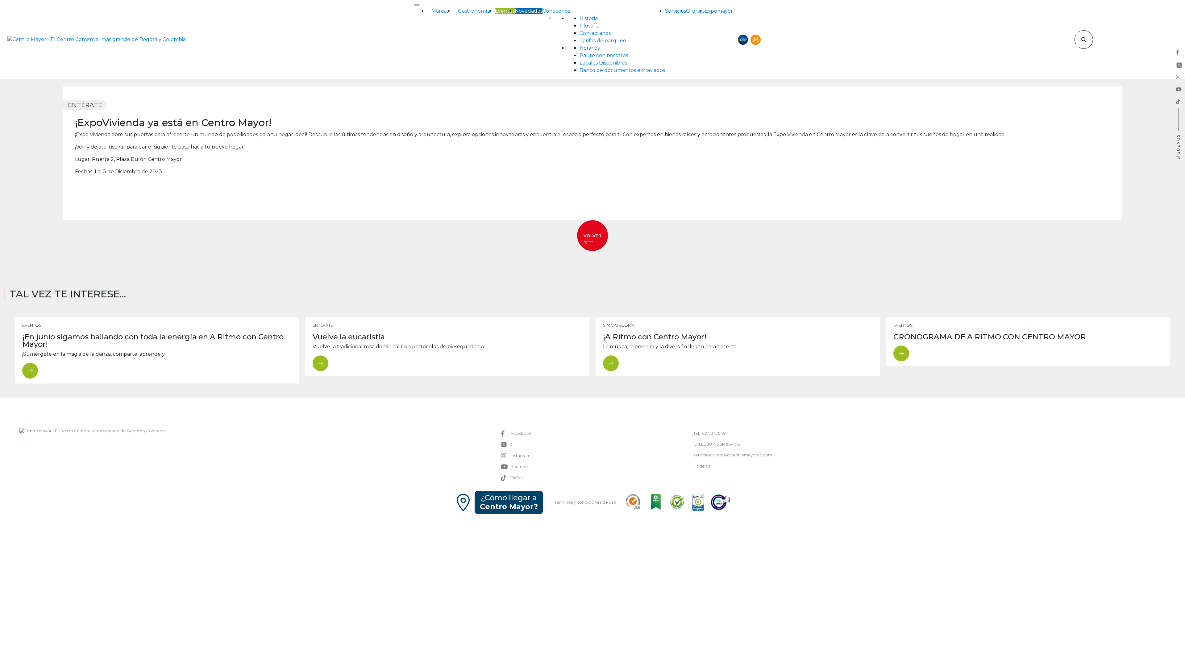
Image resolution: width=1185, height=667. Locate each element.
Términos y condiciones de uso (585, 502)
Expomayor (719, 11)
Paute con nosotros (604, 55)
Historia (589, 18)
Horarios (590, 48)
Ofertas (695, 11)
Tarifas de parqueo (603, 41)
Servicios (675, 11)
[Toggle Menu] (416, 5)
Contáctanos (595, 33)
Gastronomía (474, 11)
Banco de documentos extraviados (622, 70)
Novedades (529, 11)
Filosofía (590, 26)
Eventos (505, 11)
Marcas (440, 11)
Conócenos (556, 11)
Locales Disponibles (603, 63)
